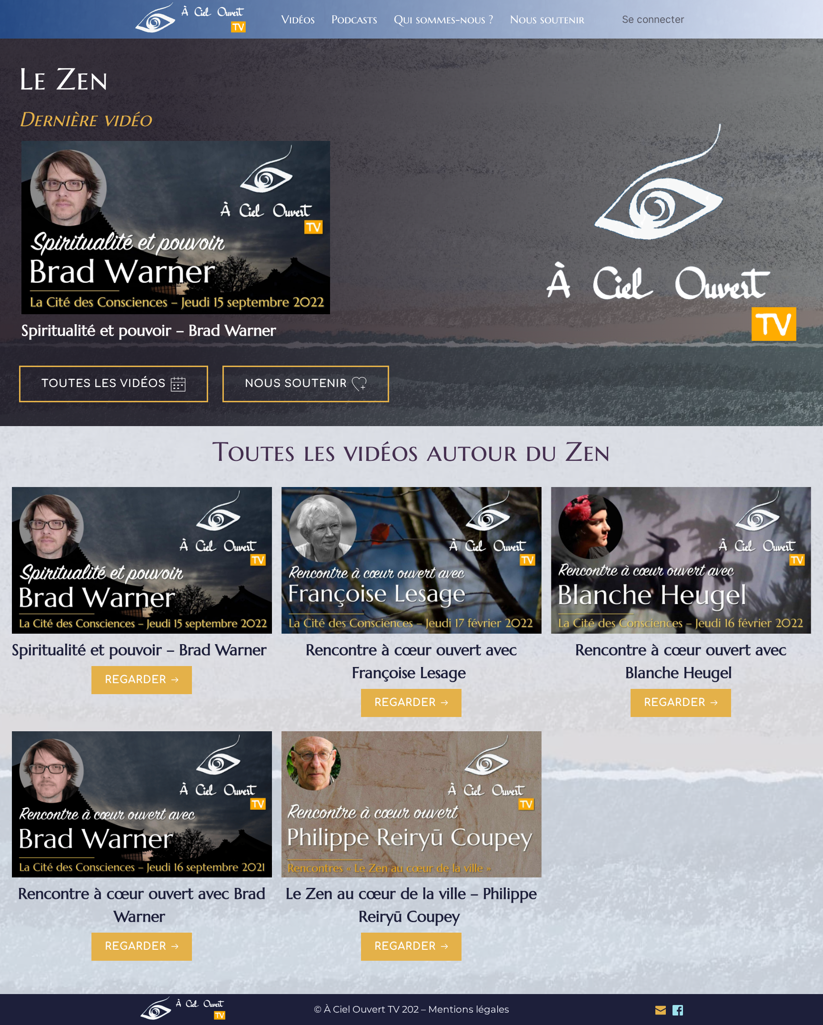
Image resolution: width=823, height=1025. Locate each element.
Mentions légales (468, 1009)
